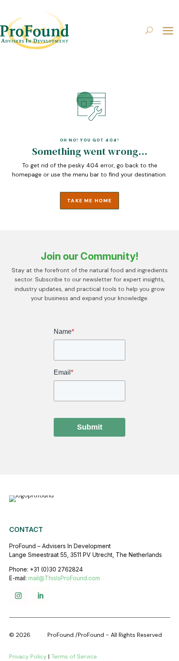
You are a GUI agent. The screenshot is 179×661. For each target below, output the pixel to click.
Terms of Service (74, 656)
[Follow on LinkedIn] (40, 595)
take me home (89, 200)
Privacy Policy (28, 656)
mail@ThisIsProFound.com (64, 577)
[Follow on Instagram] (18, 595)
